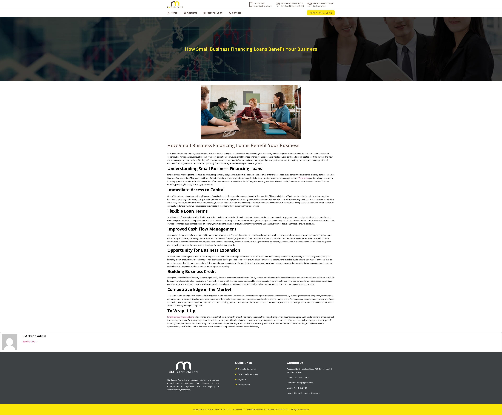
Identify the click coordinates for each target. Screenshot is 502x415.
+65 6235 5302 (259, 3)
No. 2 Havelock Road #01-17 (292, 3)
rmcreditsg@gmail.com (263, 6)
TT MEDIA (248, 409)
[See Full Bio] (36, 341)
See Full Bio (29, 341)
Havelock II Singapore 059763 (292, 6)
